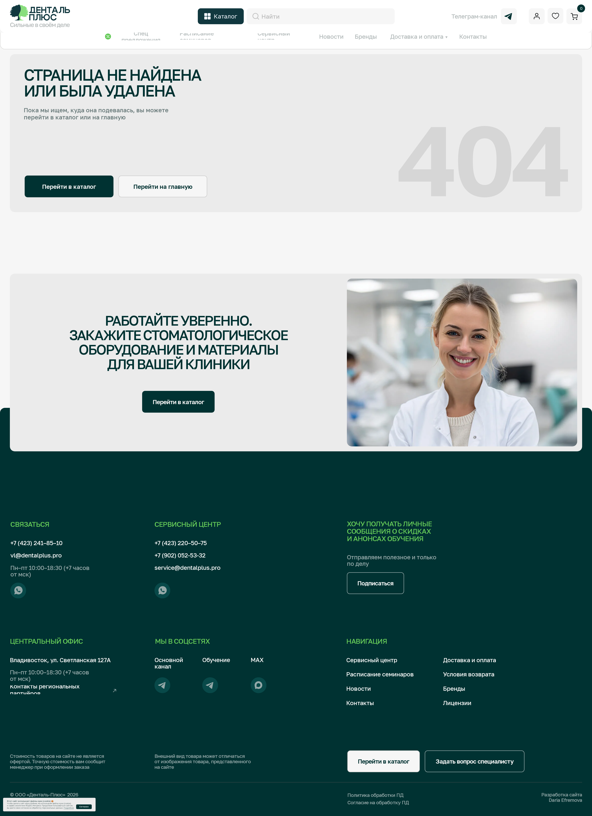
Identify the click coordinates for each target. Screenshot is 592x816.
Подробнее (69, 808)
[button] (375, 583)
